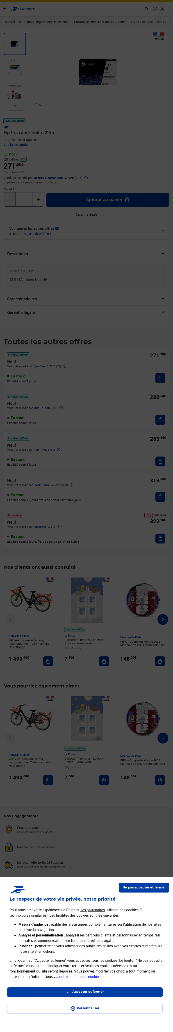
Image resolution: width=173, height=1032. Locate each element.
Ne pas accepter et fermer (144, 887)
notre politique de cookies (79, 976)
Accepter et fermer (88, 991)
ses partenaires (92, 909)
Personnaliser (88, 1008)
